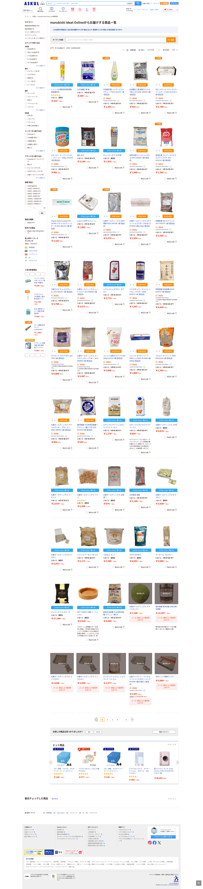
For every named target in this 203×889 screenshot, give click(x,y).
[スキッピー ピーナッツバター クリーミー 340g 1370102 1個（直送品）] (62, 136)
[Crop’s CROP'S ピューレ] (88, 202)
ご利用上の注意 (92, 839)
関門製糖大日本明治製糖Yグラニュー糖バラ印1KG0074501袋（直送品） (87, 427)
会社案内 (59, 830)
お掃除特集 (169, 862)
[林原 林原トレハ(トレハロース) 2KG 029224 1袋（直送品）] (140, 136)
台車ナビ (79, 864)
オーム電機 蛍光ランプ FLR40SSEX (39, 327)
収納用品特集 (130, 864)
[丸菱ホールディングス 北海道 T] (114, 476)
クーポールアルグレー (164, 555)
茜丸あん (80, 155)
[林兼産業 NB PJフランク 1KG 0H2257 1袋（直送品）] (166, 202)
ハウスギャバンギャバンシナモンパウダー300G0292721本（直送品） (140, 291)
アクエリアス (93, 813)
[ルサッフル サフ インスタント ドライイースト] (114, 406)
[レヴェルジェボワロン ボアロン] (114, 270)
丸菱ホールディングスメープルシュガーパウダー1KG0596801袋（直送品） (87, 358)
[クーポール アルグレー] (166, 536)
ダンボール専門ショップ (58, 864)
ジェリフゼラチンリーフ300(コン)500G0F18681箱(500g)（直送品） (140, 358)
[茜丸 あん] (88, 136)
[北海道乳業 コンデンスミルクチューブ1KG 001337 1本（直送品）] (114, 70)
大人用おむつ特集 (119, 864)
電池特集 (63, 862)
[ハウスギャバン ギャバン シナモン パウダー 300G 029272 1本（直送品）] (140, 270)
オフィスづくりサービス (46, 867)
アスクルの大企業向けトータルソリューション (131, 840)
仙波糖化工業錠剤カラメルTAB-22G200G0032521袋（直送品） (140, 92)
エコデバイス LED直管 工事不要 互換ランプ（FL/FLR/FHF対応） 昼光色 (39, 296)
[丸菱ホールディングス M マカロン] (166, 476)
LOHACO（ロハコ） (124, 830)
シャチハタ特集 (140, 864)
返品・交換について (29, 836)
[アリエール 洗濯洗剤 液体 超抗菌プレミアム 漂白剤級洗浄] (28, 345)
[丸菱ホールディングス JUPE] (166, 406)
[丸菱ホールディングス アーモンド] (62, 476)
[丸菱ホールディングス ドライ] (88, 476)
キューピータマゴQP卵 (112, 155)
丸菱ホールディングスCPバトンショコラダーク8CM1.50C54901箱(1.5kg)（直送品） (140, 223)
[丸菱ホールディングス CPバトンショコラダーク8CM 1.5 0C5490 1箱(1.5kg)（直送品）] (140, 202)
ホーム (27, 16)
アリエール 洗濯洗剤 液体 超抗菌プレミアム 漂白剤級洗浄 (39, 345)
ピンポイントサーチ (61, 867)
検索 (138, 3)
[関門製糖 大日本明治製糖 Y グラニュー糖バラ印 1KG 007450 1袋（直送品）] (88, 406)
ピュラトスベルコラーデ (60, 612)
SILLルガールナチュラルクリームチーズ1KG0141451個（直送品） (166, 92)
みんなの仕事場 (123, 834)
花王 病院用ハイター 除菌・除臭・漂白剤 (39, 311)
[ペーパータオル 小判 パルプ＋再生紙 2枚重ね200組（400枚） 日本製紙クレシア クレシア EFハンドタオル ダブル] (28, 281)
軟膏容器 (49, 813)
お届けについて (28, 832)
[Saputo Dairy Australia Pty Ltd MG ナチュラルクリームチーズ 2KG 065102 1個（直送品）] (62, 202)
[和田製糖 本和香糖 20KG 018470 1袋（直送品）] (166, 270)
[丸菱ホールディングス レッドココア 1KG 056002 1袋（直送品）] (88, 270)
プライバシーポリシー (94, 834)
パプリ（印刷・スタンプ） (125, 832)
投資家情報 (60, 832)
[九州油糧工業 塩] (88, 70)
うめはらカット (109, 555)
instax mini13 (60, 813)
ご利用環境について (93, 836)
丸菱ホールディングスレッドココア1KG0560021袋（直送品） (87, 291)
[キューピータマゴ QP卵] (114, 136)
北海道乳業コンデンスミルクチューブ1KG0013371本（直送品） (113, 92)
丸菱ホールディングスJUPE (166, 425)
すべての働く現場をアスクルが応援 (94, 864)
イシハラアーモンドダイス (87, 555)
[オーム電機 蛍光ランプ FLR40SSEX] (28, 327)
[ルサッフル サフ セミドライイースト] (140, 406)
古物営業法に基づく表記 (95, 841)
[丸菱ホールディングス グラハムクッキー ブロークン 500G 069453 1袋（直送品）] (62, 406)
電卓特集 (56, 862)
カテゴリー (27, 10)
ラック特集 (142, 862)
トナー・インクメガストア (44, 862)
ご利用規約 (91, 832)
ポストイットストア (31, 867)
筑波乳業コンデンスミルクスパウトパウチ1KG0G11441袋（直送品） (166, 157)
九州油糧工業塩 (83, 89)
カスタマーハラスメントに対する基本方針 (69, 836)
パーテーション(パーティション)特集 (118, 862)
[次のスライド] (40, 274)
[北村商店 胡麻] (140, 476)
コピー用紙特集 (30, 862)
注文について (28, 830)
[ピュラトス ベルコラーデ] (62, 593)
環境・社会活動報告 (62, 834)
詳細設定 (129, 3)
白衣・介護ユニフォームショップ (156, 864)
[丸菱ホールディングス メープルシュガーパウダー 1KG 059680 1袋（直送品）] (88, 337)
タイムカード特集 (73, 862)
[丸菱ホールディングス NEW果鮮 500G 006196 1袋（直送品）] (114, 202)
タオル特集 (46, 864)
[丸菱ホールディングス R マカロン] (62, 536)
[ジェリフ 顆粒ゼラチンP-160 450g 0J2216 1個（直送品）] (114, 337)
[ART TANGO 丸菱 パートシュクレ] (88, 593)
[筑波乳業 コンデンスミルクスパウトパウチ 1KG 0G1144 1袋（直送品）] (166, 136)
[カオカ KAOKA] (140, 536)
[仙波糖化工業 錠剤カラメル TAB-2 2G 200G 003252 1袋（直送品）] (140, 70)
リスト (123, 50)
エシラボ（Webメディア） (126, 836)
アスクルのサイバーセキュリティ (66, 839)
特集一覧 (71, 867)
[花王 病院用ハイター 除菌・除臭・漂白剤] (28, 311)
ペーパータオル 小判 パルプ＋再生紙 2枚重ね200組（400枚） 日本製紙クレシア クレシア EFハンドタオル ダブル (39, 280)
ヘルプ (157, 3)
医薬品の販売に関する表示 (95, 845)
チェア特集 (134, 862)
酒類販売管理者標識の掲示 (95, 843)
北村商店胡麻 (134, 495)
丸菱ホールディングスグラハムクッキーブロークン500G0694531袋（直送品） (61, 427)
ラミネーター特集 (85, 862)
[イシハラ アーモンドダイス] (88, 536)
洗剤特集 (28, 864)
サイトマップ (91, 830)
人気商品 (54, 58)
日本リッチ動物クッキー (165, 677)
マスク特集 (109, 864)
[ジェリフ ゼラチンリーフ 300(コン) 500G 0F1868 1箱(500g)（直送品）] (140, 337)
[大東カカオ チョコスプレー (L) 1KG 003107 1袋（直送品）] (62, 270)
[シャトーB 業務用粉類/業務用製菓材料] (62, 70)
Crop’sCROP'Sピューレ (86, 221)
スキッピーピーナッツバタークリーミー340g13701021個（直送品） (62, 157)
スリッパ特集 (37, 864)
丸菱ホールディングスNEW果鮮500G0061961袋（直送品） (114, 223)
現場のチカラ (71, 864)
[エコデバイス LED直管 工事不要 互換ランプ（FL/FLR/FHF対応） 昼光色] (28, 297)
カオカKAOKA (135, 555)
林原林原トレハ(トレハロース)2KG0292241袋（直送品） (140, 157)
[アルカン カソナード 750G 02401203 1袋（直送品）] (166, 337)
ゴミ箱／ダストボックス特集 (156, 862)
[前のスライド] (30, 274)
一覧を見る (54, 799)
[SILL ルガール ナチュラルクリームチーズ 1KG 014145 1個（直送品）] (166, 70)
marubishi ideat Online (109, 100)
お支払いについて (29, 834)
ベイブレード (73, 813)
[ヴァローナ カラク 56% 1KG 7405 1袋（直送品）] (62, 337)
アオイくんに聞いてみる (163, 837)
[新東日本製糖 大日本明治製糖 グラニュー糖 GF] (114, 593)
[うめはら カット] (114, 536)
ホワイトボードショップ (99, 862)
